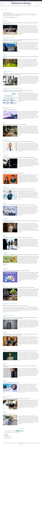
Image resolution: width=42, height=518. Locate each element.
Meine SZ (1, 5)
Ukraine (11, 5)
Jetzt (20, 0)
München (37, 5)
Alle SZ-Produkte (27, 0)
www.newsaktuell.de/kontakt (7, 438)
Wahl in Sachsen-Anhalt (16, 5)
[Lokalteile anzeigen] (39, 5)
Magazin (18, 0)
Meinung (28, 5)
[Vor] (41, 6)
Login (41, 3)
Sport (35, 5)
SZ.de (12, 0)
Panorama (31, 5)
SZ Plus (5, 5)
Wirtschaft (24, 5)
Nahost (8, 5)
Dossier (23, 0)
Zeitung (15, 0)
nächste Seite (22, 428)
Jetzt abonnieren (37, 3)
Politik (22, 5)
